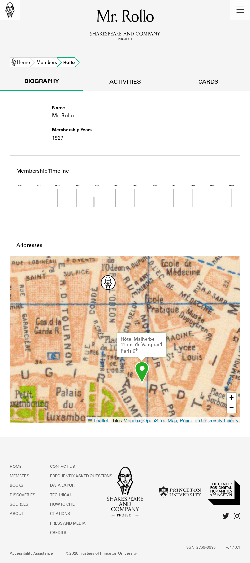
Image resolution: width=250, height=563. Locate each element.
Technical (61, 495)
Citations (60, 514)
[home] (10, 10)
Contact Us (62, 467)
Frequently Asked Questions (81, 476)
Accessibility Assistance (31, 554)
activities (125, 82)
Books (16, 486)
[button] (240, 10)
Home (23, 63)
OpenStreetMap (160, 420)
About (16, 514)
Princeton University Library (209, 420)
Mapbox (132, 420)
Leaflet (100, 420)
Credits (58, 533)
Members (46, 63)
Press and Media (68, 524)
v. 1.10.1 (233, 548)
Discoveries (22, 495)
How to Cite (62, 505)
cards (208, 82)
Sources (19, 505)
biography (41, 82)
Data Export (63, 486)
